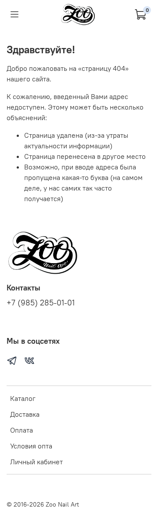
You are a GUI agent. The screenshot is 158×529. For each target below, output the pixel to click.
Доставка (25, 414)
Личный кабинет (36, 461)
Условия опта (31, 445)
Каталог (23, 398)
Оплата (21, 430)
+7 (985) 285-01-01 (41, 303)
